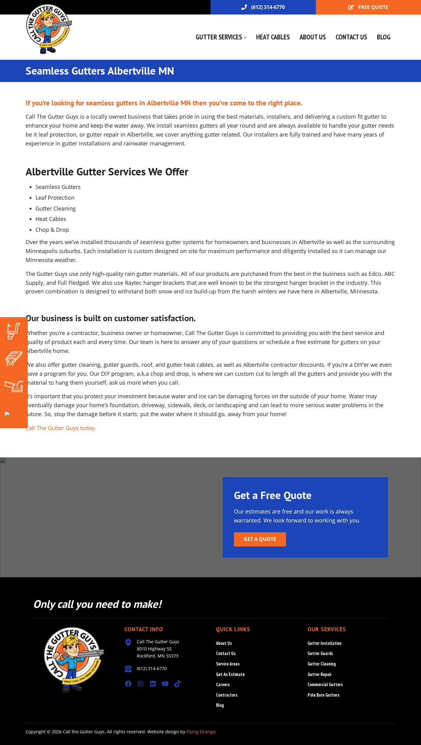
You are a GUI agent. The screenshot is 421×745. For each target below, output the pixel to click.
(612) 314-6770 (268, 7)
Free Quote (373, 7)
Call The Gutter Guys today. (61, 428)
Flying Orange (200, 732)
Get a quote (260, 539)
